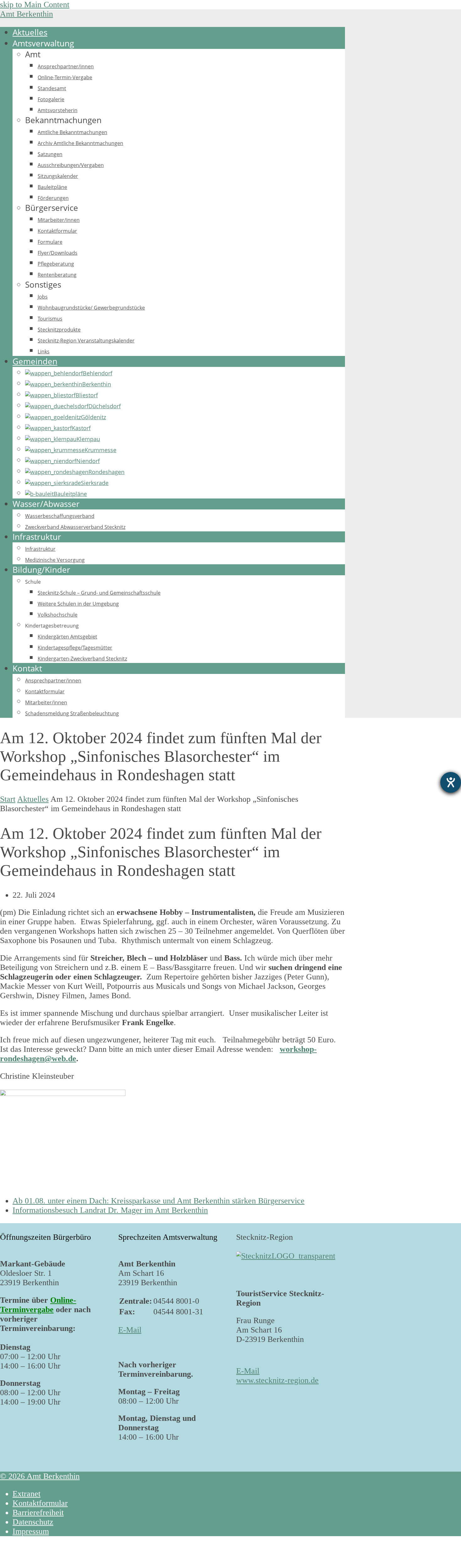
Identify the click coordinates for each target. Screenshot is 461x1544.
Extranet (26, 1493)
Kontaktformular (40, 1503)
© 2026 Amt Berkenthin (40, 1476)
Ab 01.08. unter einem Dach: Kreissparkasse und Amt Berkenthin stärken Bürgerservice (159, 1200)
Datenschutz (33, 1521)
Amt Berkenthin (26, 13)
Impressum (31, 1531)
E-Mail (129, 1329)
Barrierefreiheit (38, 1512)
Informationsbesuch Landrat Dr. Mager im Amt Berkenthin (110, 1210)
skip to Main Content (34, 4)
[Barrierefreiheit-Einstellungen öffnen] (450, 782)
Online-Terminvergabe (38, 1305)
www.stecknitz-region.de (277, 1380)
